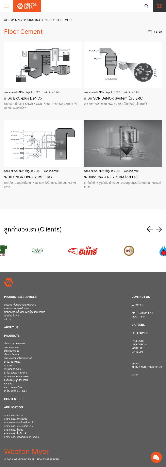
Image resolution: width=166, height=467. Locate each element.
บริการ (7, 319)
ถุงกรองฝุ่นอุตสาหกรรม (16, 379)
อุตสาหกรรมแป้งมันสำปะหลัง (18, 426)
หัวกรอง (8, 383)
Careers (138, 324)
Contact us (141, 296)
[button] (151, 229)
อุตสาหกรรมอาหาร (13, 415)
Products (12, 335)
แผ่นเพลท (9, 365)
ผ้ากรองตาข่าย (11, 350)
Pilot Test (139, 316)
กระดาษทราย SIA (13, 387)
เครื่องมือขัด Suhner (15, 390)
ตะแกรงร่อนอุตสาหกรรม (16, 376)
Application (13, 407)
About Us (11, 327)
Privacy (137, 363)
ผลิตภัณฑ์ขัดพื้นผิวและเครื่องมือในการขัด (24, 311)
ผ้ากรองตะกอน (11, 347)
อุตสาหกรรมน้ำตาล (13, 429)
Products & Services (38, 19)
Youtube (137, 348)
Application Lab (142, 312)
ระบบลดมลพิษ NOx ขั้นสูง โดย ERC (22, 92)
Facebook (138, 340)
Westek (138, 305)
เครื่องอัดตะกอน (12, 361)
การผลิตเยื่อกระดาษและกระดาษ (20, 304)
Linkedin (137, 351)
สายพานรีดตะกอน (13, 368)
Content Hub (14, 399)
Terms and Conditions (147, 367)
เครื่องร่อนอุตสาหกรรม (15, 372)
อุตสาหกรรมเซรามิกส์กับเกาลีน (19, 422)
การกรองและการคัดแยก (16, 308)
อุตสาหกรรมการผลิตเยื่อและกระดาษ (22, 436)
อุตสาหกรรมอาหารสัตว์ (15, 418)
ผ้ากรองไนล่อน (11, 354)
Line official (140, 344)
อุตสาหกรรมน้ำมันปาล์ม (15, 433)
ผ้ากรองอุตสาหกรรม (14, 343)
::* (136, 374)
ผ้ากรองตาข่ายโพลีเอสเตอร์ (18, 358)
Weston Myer (13, 19)
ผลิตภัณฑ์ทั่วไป (51, 92)
